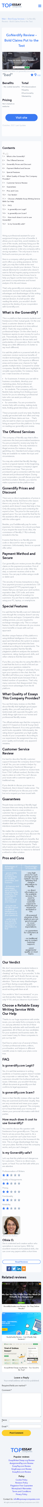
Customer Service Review (17, 183)
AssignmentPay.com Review (21, 1463)
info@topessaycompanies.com (27, 1499)
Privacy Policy (21, 1494)
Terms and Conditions (21, 1491)
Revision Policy (21, 1482)
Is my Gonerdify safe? (16, 224)
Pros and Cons (12, 191)
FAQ (10, 205)
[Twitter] (13, 1268)
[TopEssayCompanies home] (21, 1450)
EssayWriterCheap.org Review (22, 1460)
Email (5, 1426)
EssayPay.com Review (21, 1466)
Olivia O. (8, 1240)
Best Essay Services (16, 19)
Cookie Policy (21, 1480)
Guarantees (11, 187)
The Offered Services (15, 160)
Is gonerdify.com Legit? (17, 209)
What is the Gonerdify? (16, 156)
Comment (7, 1390)
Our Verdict (12, 195)
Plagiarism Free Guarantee (21, 1485)
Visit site (21, 117)
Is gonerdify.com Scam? (17, 213)
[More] (23, 1268)
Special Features (13, 172)
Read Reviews (21, 1262)
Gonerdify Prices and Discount (19, 164)
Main (4, 19)
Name (4, 1421)
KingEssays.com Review (21, 1469)
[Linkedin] (18, 1268)
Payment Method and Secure (18, 168)
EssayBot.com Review (21, 1472)
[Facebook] (9, 1268)
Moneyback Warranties (21, 1488)
